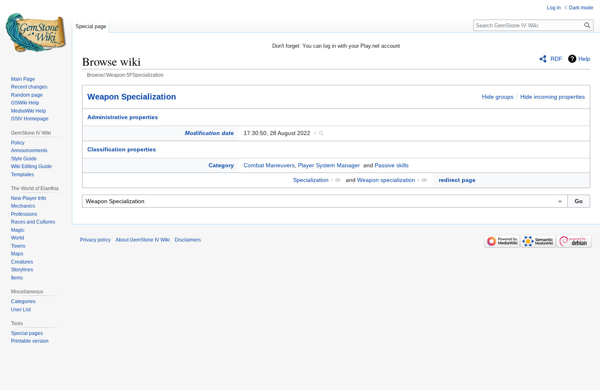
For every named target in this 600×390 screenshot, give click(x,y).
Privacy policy (95, 240)
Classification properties (121, 149)
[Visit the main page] (36, 32)
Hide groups (497, 96)
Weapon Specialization (131, 96)
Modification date (209, 133)
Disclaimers (188, 240)
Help (584, 58)
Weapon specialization (386, 180)
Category (221, 165)
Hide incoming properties (552, 96)
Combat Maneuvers (269, 165)
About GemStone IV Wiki (143, 240)
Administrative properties (122, 117)
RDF (556, 58)
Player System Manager (329, 165)
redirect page (457, 180)
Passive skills (392, 165)
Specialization (311, 180)
